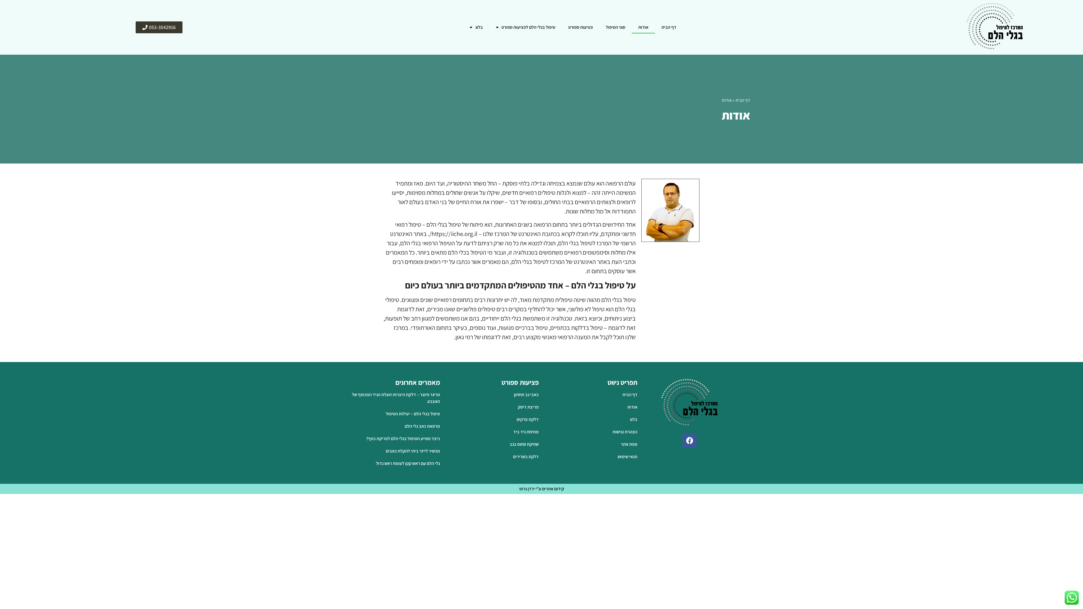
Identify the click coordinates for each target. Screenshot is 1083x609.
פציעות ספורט (580, 27)
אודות (643, 27)
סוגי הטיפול (615, 27)
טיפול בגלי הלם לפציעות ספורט (528, 27)
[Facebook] (690, 441)
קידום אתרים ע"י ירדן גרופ (541, 489)
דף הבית (668, 27)
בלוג (479, 27)
